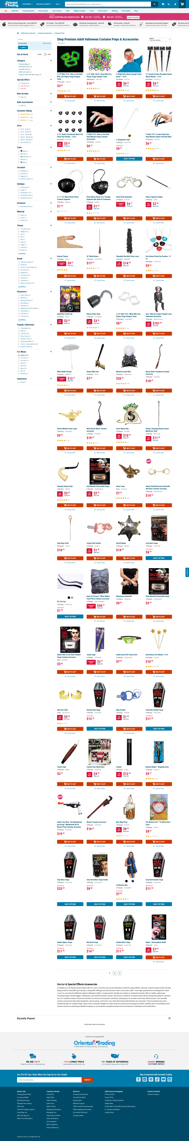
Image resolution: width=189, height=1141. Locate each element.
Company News (78, 1115)
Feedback (187, 572)
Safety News (109, 1103)
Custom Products (153, 1094)
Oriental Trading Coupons (26, 1109)
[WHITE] (129, 881)
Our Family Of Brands (80, 1112)
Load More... (22, 253)
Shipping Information (53, 1109)
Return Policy (51, 1106)
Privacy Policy (110, 1094)
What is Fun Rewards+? (25, 1118)
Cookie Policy (109, 1112)
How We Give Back (79, 1097)
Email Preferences (52, 1127)
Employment (77, 1100)
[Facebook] (138, 1079)
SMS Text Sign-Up (23, 1115)
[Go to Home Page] (18, 33)
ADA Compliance (52, 1124)
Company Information (80, 1094)
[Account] (175, 4)
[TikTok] (157, 1079)
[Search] (154, 4)
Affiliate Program (79, 1103)
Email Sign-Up (22, 1112)
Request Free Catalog (24, 1103)
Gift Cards (20, 1106)
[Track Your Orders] (163, 4)
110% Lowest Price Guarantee (83, 1106)
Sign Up (87, 1080)
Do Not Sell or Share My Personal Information (120, 1106)
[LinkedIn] (144, 1079)
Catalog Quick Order (24, 1094)
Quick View (71, 100)
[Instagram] (169, 1079)
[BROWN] (129, 135)
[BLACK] (69, 597)
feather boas (108, 1001)
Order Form (50, 1103)
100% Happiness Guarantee (82, 1109)
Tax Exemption (51, 1121)
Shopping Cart (51, 1112)
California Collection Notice (114, 1100)
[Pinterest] (151, 1079)
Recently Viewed (26, 1018)
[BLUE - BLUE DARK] (132, 881)
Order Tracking (51, 1100)
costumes (60, 993)
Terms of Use (109, 1097)
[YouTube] (163, 1079)
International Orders (53, 1115)
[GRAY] (72, 597)
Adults (23, 47)
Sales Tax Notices (52, 1118)
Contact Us (50, 1094)
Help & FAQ (50, 1097)
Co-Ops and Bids (22, 1097)
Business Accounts (23, 1100)
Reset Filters (47, 43)
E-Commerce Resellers (112, 1109)
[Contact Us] (169, 4)
